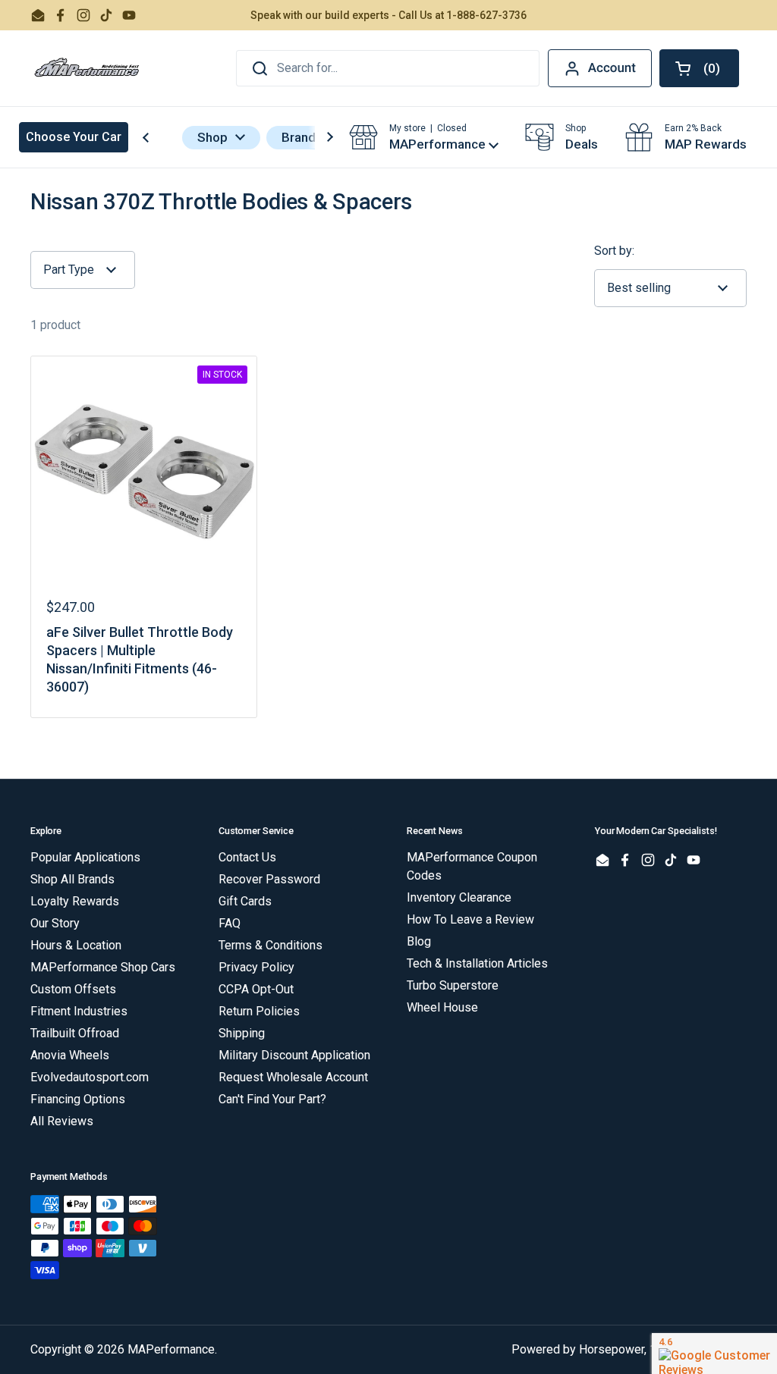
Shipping (242, 1033)
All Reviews (61, 1121)
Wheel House (442, 1007)
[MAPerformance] (87, 68)
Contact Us (247, 857)
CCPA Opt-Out (256, 989)
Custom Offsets (73, 989)
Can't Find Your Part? (272, 1099)
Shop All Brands (72, 879)
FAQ (230, 923)
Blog (419, 941)
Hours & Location (75, 945)
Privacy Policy (256, 967)
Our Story (55, 923)
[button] (699, 68)
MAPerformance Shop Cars (102, 967)
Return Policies (259, 1011)
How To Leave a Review (470, 919)
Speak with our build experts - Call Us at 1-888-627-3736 (388, 15)
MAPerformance (171, 1349)
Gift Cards (245, 901)
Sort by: (614, 250)
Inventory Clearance (459, 897)
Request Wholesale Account (293, 1077)
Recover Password (269, 879)
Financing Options (77, 1099)
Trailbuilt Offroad (74, 1033)
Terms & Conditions (270, 945)
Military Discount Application (294, 1055)
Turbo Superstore (453, 985)
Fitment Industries (78, 1011)
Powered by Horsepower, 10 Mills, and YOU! (629, 1349)
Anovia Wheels (69, 1055)
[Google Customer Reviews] (714, 1353)
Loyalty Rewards (74, 901)
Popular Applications (85, 857)
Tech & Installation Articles (477, 963)
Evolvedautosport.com (89, 1077)
